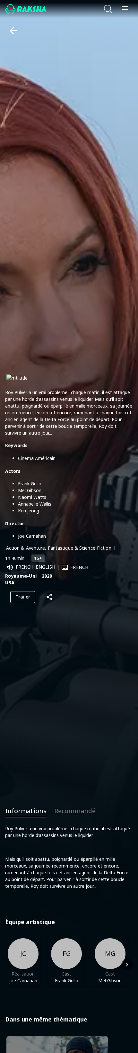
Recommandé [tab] (75, 810)
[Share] (49, 597)
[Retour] (11, 30)
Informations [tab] (26, 810)
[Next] (127, 964)
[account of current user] (125, 9)
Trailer (22, 597)
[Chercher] (108, 9)
